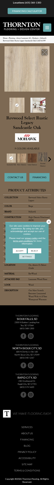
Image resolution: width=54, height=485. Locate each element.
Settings (27, 256)
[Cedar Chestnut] (32, 158)
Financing (39, 177)
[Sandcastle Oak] (11, 158)
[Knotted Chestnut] (43, 157)
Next (49, 103)
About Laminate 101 (23, 38)
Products (35, 38)
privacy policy (31, 238)
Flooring (12, 38)
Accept (20, 251)
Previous (4, 103)
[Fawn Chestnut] (21, 158)
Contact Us (15, 177)
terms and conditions (23, 241)
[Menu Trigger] (47, 27)
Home (5, 38)
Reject (34, 251)
